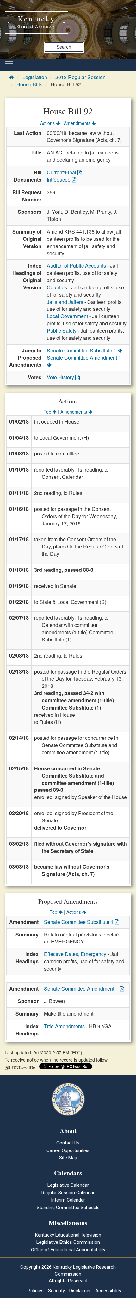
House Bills (29, 84)
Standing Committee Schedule (68, 1207)
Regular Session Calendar (68, 1193)
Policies (36, 1291)
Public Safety (62, 330)
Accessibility (108, 1291)
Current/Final (62, 172)
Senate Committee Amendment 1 (84, 357)
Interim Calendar (68, 1200)
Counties (57, 287)
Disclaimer (80, 1291)
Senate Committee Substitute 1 (82, 350)
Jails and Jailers (65, 301)
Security (56, 1291)
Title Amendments (64, 1026)
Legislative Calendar (68, 1185)
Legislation (34, 77)
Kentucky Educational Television (68, 1235)
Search (64, 47)
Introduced (59, 179)
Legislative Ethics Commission (68, 1242)
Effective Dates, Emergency (75, 954)
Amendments (78, 123)
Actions (48, 123)
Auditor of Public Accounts (76, 265)
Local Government (67, 316)
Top (48, 412)
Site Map (68, 1158)
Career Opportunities (68, 1150)
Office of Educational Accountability (68, 1250)
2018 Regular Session (80, 77)
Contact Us (68, 1143)
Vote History (61, 377)
